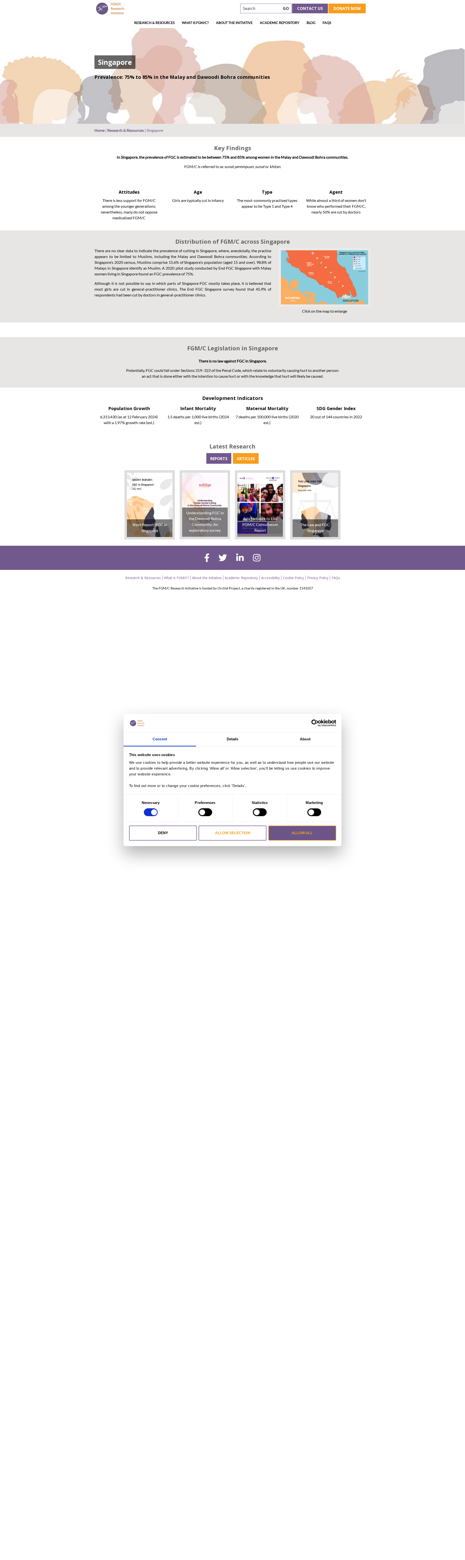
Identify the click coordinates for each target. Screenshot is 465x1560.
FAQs (327, 23)
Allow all (302, 833)
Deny (163, 833)
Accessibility (270, 577)
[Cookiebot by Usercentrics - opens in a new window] (315, 723)
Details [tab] (233, 739)
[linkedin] (240, 558)
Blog (311, 23)
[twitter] (222, 558)
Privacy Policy (317, 577)
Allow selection (232, 833)
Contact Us (310, 8)
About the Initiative (234, 23)
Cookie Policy (293, 577)
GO (286, 8)
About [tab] (305, 739)
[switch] (205, 812)
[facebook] (206, 558)
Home (99, 130)
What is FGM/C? (195, 23)
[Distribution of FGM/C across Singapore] (325, 277)
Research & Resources (154, 23)
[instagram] (257, 558)
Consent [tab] (160, 739)
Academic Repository (279, 23)
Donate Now (347, 8)
